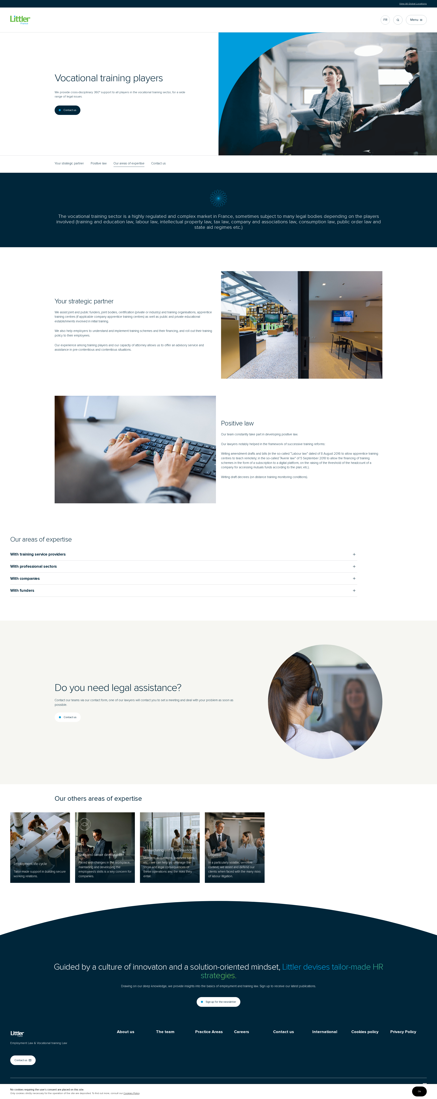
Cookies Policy (131, 1093)
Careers (241, 1031)
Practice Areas (209, 1031)
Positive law (99, 163)
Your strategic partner (69, 163)
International (324, 1031)
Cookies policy (364, 1031)
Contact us (158, 163)
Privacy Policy (403, 1031)
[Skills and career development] (105, 847)
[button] (398, 20)
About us (125, 1031)
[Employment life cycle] (40, 847)
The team (165, 1031)
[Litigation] (235, 847)
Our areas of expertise (129, 163)
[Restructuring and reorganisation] (170, 847)
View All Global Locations (413, 3)
